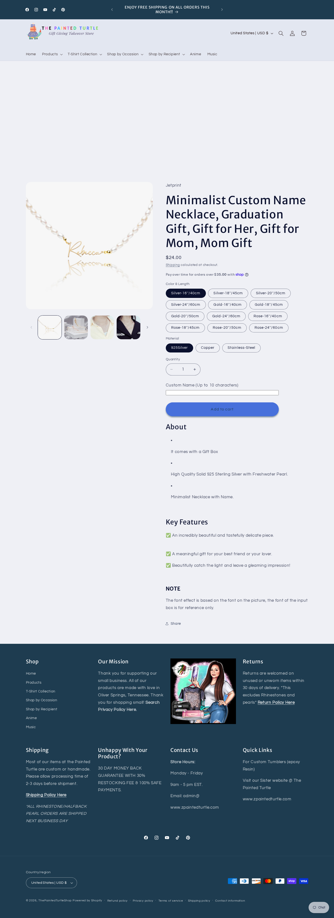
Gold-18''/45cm (269, 304)
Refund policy (117, 900)
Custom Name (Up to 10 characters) (202, 385)
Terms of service (170, 900)
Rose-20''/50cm (227, 327)
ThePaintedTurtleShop (55, 900)
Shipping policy (199, 900)
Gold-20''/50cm (185, 316)
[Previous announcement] (112, 9)
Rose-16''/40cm (268, 316)
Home (31, 673)
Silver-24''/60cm (185, 304)
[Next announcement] (222, 9)
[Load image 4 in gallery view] (128, 327)
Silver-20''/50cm (270, 293)
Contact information (230, 900)
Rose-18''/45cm (185, 327)
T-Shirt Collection (40, 691)
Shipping (173, 265)
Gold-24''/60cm (226, 316)
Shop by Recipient (41, 709)
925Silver (179, 348)
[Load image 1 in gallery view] (50, 327)
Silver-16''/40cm (185, 293)
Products (34, 682)
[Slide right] (147, 327)
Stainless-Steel (241, 348)
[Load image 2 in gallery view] (76, 327)
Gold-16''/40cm (227, 304)
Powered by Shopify (87, 900)
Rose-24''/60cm (269, 327)
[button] (52, 54)
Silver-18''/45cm (228, 293)
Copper (207, 348)
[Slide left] (31, 327)
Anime (31, 718)
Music (31, 727)
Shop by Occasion (41, 700)
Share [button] (176, 623)
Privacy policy (143, 900)
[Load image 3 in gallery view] (102, 327)
